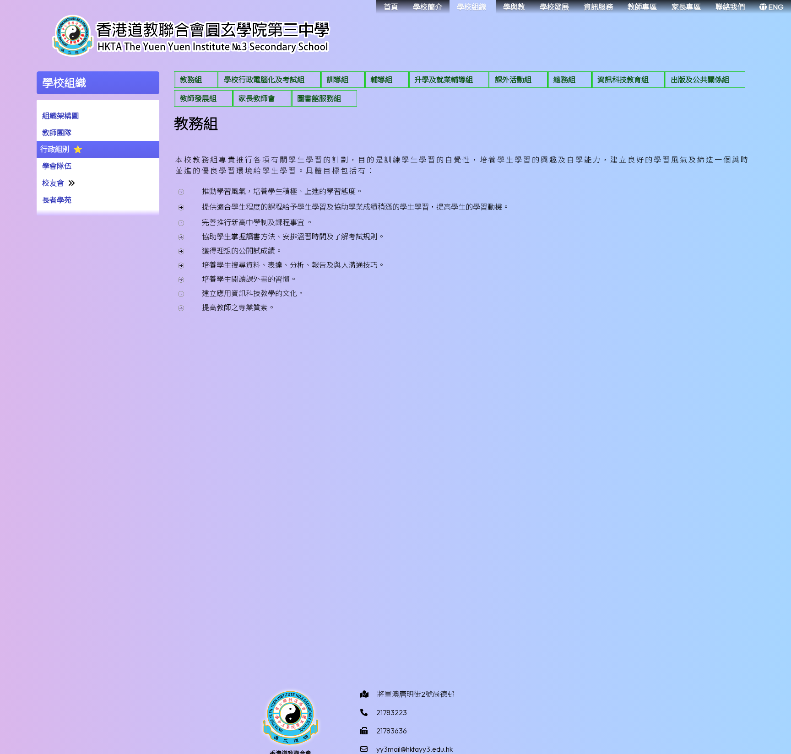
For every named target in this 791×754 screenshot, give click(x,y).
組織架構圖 (60, 115)
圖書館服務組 (319, 98)
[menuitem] (196, 79)
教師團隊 (56, 132)
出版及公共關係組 (700, 79)
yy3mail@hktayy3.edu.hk (414, 749)
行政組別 (55, 149)
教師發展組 (198, 98)
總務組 (564, 79)
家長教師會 (256, 98)
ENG (775, 6)
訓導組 (337, 79)
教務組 (191, 79)
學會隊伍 (56, 166)
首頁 (391, 6)
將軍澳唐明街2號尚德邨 (416, 694)
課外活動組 (513, 79)
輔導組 (381, 79)
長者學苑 (56, 200)
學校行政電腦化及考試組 (264, 79)
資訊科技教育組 (623, 79)
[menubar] (464, 90)
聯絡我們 (730, 6)
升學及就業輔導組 (443, 79)
